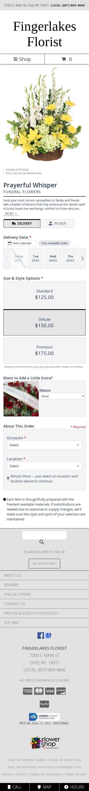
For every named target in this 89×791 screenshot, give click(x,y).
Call (16, 787)
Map (46, 787)
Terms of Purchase (45, 774)
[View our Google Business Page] (48, 637)
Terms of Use (75, 774)
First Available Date (54, 243)
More (9, 213)
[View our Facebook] (40, 637)
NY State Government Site (60, 767)
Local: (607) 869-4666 (44, 670)
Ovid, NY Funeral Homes (27, 760)
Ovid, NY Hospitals (65, 760)
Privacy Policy (14, 774)
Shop (25, 59)
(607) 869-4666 (73, 5)
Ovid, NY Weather (22, 767)
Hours (76, 787)
